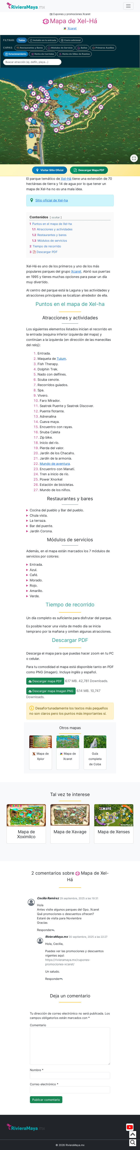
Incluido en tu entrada (44, 40)
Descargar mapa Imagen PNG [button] (52, 691)
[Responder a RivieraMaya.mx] (61, 978)
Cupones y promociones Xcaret (71, 14)
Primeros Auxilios (104, 47)
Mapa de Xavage (70, 831)
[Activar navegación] (128, 6)
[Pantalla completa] (134, 158)
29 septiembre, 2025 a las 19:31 (79, 898)
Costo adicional (72, 40)
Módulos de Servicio (61, 47)
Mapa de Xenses (114, 831)
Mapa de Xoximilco (26, 834)
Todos (21, 40)
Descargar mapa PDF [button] (47, 681)
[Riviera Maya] (26, 6)
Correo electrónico (44, 1084)
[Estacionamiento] (33, 121)
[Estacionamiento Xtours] (30, 151)
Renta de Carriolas (44, 54)
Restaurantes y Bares (31, 47)
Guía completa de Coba (95, 759)
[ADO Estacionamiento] (31, 135)
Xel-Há (66, 179)
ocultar (56, 217)
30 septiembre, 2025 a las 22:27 (88, 936)
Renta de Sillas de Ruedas (76, 54)
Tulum (61, 359)
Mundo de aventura (55, 464)
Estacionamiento (17, 54)
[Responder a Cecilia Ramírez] (53, 930)
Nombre (36, 1070)
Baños (83, 47)
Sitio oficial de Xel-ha (51, 200)
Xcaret (72, 28)
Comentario (38, 1025)
